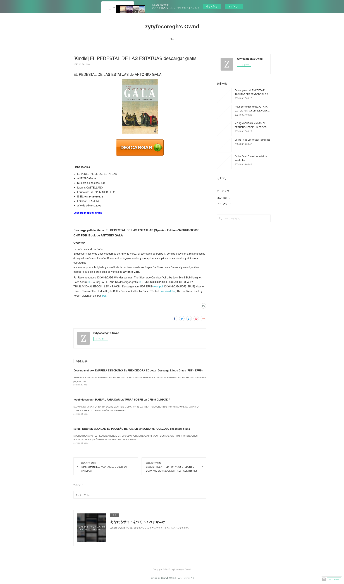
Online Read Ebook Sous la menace (252, 139)
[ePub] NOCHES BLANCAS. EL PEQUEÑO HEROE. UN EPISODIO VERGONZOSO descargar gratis (131, 429)
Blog (172, 38)
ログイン (233, 6)
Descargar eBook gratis (87, 212)
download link (167, 291)
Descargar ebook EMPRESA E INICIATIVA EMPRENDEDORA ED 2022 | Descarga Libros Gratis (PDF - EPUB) (138, 370)
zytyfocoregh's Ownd (172, 26)
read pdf (158, 286)
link (89, 282)
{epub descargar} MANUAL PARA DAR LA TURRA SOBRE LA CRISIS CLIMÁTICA (121, 399)
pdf (104, 295)
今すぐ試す (212, 6)
